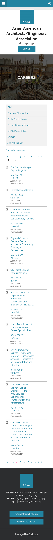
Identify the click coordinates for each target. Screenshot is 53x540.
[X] (26, 43)
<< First (7, 156)
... (13, 156)
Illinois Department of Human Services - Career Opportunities (21, 327)
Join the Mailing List (26, 521)
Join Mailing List (15, 143)
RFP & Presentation (17, 131)
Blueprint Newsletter (17, 113)
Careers (11, 137)
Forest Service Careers (21, 190)
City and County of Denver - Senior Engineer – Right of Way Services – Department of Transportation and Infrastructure (20, 393)
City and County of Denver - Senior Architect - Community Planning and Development (21, 244)
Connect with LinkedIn (26, 514)
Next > (39, 156)
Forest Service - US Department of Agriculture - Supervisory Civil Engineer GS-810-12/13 (22, 298)
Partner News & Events (18, 125)
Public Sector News (17, 119)
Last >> (41, 156)
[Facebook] (20, 43)
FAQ (9, 107)
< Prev (10, 156)
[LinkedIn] (33, 43)
